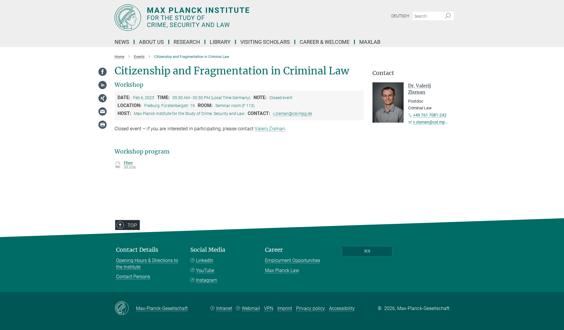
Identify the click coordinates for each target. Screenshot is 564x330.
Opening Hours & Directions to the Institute (147, 264)
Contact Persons (133, 276)
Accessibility (342, 308)
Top (132, 225)
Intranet (224, 308)
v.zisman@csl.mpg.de (292, 113)
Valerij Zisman (270, 128)
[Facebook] (102, 71)
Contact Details (137, 249)
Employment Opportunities (292, 260)
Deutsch (400, 16)
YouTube (205, 270)
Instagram (206, 280)
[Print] (102, 124)
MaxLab (369, 42)
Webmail (251, 308)
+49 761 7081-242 (429, 115)
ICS (367, 251)
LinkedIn (204, 260)
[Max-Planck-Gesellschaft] (125, 308)
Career (274, 249)
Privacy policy (310, 308)
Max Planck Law (282, 270)
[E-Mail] (102, 111)
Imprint (284, 308)
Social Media (207, 249)
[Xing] (102, 98)
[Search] (448, 16)
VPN (268, 308)
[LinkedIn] (102, 85)
